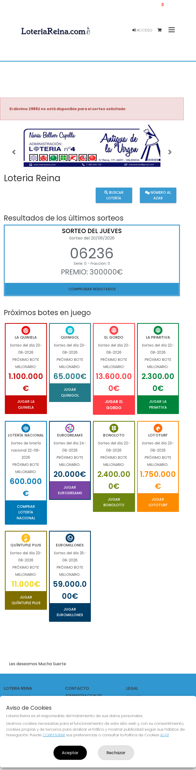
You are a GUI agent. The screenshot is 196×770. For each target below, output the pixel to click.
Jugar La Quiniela (26, 404)
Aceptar (70, 753)
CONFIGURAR (54, 735)
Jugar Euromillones (70, 612)
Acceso (144, 30)
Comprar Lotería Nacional (26, 512)
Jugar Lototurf (158, 502)
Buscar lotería (115, 195)
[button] (14, 152)
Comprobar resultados (92, 289)
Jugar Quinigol (70, 392)
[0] (161, 30)
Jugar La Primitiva (158, 404)
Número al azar (160, 195)
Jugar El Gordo (114, 404)
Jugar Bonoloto (113, 502)
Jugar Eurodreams (70, 490)
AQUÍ (164, 735)
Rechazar (116, 753)
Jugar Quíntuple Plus (25, 600)
